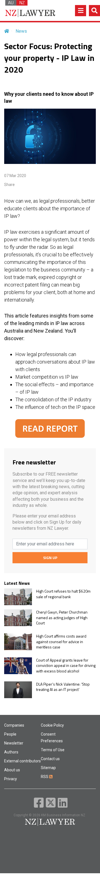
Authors (11, 752)
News (21, 31)
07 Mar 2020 (15, 175)
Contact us (50, 759)
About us (12, 770)
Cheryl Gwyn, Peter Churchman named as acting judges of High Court (62, 617)
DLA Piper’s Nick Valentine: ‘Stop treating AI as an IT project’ (63, 686)
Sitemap (48, 767)
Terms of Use (52, 750)
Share (9, 184)
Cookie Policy (52, 725)
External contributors (22, 761)
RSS (45, 776)
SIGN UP (50, 557)
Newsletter (13, 743)
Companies (14, 725)
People (10, 734)
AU (11, 3)
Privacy (10, 779)
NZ (22, 3)
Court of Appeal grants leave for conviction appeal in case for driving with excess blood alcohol (66, 665)
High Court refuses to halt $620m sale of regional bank (63, 593)
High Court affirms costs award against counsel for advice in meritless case (61, 641)
